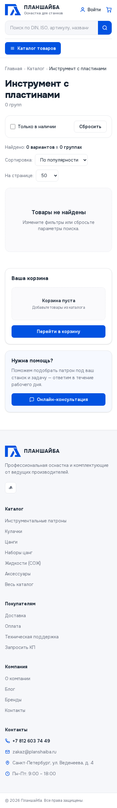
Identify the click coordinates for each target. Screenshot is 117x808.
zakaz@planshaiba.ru (34, 752)
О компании (17, 678)
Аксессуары (18, 574)
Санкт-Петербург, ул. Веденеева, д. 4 (53, 763)
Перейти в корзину (58, 331)
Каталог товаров (36, 48)
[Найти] (105, 28)
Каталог (35, 68)
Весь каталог (19, 584)
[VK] (10, 487)
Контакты (15, 710)
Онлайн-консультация (62, 399)
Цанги (11, 542)
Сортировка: (18, 160)
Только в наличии (37, 126)
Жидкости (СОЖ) (23, 563)
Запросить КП (20, 647)
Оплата (13, 626)
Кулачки (13, 531)
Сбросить (90, 126)
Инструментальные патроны (35, 521)
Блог (10, 689)
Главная (13, 68)
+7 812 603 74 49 (31, 741)
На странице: (19, 175)
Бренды (13, 700)
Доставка (15, 615)
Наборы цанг (18, 552)
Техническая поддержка (32, 637)
